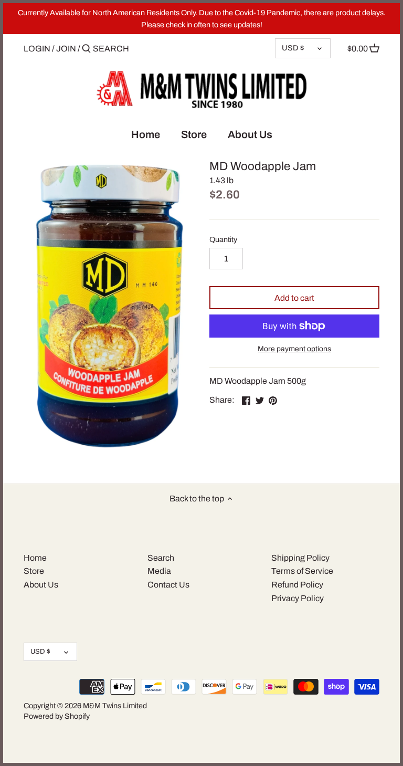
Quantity (223, 239)
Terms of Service (302, 570)
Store (34, 570)
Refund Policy (297, 584)
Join (66, 48)
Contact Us (168, 584)
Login (37, 48)
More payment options (294, 349)
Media (159, 570)
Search (160, 557)
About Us (41, 584)
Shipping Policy (300, 557)
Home (35, 557)
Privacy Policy (297, 598)
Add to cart (294, 297)
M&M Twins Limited (115, 705)
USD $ (293, 48)
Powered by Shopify (57, 716)
